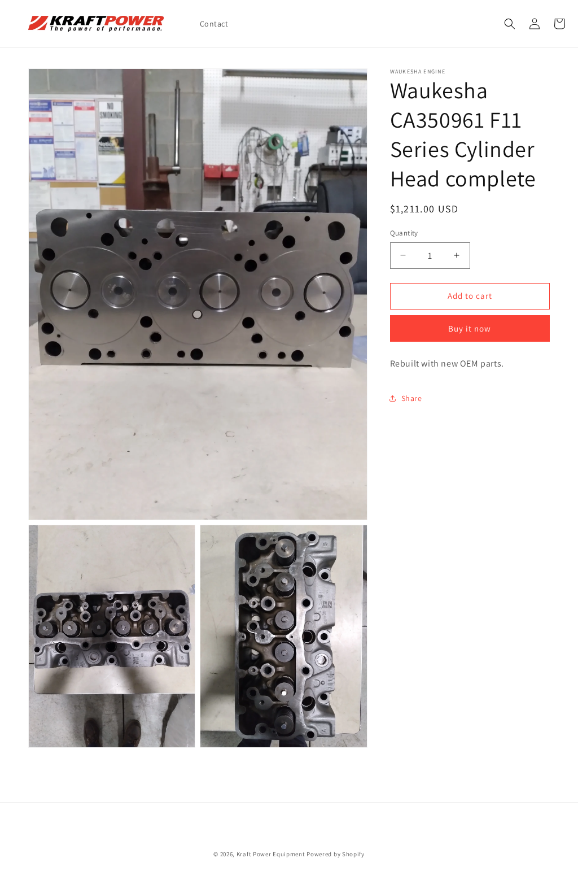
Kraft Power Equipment (271, 854)
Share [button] (411, 398)
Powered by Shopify (335, 854)
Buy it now (469, 328)
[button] (509, 23)
